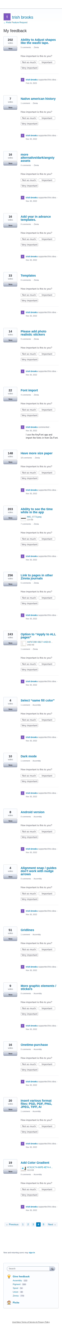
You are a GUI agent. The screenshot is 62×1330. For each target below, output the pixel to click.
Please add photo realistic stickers (33, 333)
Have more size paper (37, 453)
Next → (52, 1224)
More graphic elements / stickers (38, 987)
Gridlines (27, 930)
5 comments (26, 47)
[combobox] (29, 1268)
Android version (32, 812)
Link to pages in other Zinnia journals (37, 577)
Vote (10, 49)
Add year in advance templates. (36, 218)
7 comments (26, 524)
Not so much (29, 62)
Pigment (17, 1284)
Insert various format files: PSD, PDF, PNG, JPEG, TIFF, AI (36, 1104)
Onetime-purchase (34, 1045)
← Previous (12, 1224)
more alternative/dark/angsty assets (37, 157)
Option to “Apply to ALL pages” (38, 636)
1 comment (25, 103)
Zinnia (36, 47)
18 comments (26, 458)
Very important (30, 67)
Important (48, 62)
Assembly (37, 705)
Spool (16, 1288)
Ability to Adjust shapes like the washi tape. (38, 41)
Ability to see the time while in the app (37, 510)
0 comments (26, 165)
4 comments (26, 395)
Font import (29, 390)
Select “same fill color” (38, 700)
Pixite (16, 1302)
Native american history (38, 98)
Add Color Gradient (35, 1162)
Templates (28, 275)
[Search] (52, 1268)
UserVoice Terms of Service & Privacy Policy (31, 1322)
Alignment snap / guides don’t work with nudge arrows (38, 871)
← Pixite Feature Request (15, 22)
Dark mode (29, 756)
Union (16, 1292)
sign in (32, 1253)
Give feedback (21, 1276)
